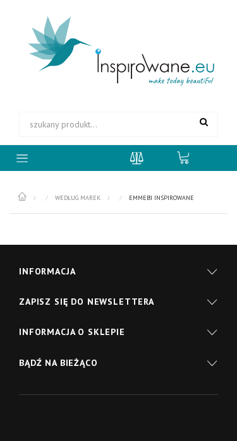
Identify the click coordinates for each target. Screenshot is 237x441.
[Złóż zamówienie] (189, 157)
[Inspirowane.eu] (118, 51)
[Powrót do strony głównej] (23, 197)
